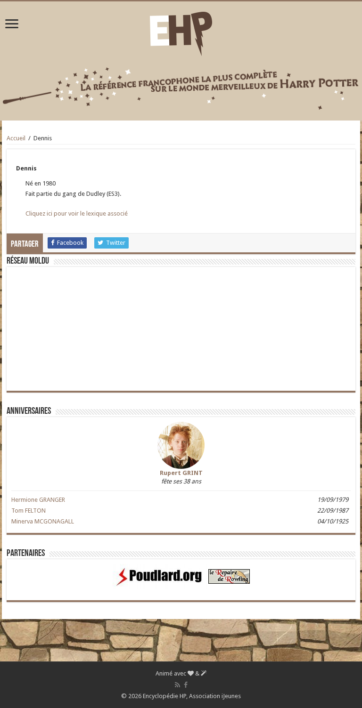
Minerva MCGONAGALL (42, 521)
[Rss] (177, 685)
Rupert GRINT (181, 472)
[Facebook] (186, 685)
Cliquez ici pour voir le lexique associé (76, 213)
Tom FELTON (28, 510)
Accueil (16, 138)
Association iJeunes (215, 696)
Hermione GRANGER (38, 499)
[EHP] (181, 32)
